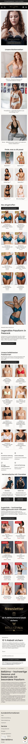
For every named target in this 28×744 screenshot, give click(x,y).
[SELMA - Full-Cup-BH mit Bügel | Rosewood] (21, 588)
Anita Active (7, 554)
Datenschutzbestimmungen (8, 664)
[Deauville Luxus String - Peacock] (7, 258)
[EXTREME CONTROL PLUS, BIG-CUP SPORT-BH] (7, 547)
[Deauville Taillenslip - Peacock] (7, 278)
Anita (21, 534)
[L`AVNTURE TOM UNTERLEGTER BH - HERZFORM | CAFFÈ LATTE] (21, 413)
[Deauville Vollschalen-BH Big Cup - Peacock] (21, 238)
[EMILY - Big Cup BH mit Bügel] (7, 527)
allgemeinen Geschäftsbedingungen (13, 663)
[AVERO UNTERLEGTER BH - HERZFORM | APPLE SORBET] (7, 392)
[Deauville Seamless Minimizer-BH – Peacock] (7, 217)
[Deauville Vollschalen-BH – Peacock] (7, 238)
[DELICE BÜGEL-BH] (7, 588)
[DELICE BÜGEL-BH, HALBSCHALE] (21, 568)
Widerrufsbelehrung (5, 720)
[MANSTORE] (21, 483)
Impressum (3, 722)
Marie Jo (7, 378)
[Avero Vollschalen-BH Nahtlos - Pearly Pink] (21, 392)
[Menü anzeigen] (1, 7)
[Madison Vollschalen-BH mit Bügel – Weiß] (7, 436)
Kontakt (2, 742)
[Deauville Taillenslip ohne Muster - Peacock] (21, 258)
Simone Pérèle (7, 576)
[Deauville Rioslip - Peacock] (21, 278)
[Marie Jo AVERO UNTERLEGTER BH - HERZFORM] (7, 371)
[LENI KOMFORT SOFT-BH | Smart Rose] (21, 527)
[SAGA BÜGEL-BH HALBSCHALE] (7, 568)
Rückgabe (3, 731)
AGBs (2, 715)
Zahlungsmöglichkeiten (6, 733)
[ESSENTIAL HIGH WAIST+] (21, 547)
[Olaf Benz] (7, 483)
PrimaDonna (7, 224)
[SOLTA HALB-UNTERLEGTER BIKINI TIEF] (21, 436)
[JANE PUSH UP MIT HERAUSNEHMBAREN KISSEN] (7, 413)
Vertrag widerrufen (5, 728)
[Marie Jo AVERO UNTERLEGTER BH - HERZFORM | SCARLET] (21, 371)
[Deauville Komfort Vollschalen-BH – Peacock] (21, 217)
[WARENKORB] (26, 7)
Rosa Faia (7, 534)
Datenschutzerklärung (6, 717)
